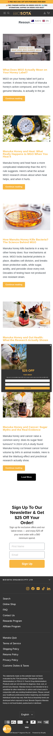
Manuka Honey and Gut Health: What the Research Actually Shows (25, 339)
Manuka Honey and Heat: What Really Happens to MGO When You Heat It (25, 154)
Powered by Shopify (39, 732)
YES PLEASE (27, 388)
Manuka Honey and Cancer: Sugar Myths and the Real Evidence (25, 428)
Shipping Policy (11, 649)
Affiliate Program (11, 626)
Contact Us (9, 615)
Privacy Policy (10, 660)
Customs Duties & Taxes (16, 665)
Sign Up (27, 563)
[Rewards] (7, 729)
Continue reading (14, 98)
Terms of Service (12, 643)
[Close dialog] (50, 345)
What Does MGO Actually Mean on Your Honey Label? (25, 71)
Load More (26, 477)
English (25, 714)
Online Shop (9, 604)
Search (6, 598)
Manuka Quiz (10, 637)
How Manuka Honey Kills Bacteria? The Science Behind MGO (25, 241)
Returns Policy (10, 654)
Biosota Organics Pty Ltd (18, 580)
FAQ (5, 609)
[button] (40, 21)
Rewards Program (12, 621)
